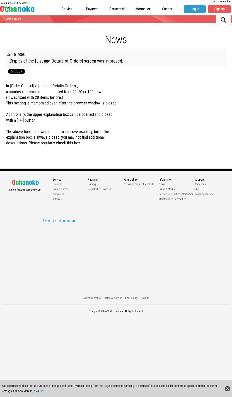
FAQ (196, 189)
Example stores (61, 189)
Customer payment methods (138, 184)
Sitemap (144, 298)
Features (57, 184)
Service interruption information (176, 194)
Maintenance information (172, 199)
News (162, 184)
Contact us (200, 184)
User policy (131, 298)
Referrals (58, 199)
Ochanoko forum (203, 194)
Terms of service (113, 298)
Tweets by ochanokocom (59, 221)
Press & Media (167, 189)
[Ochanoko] (17, 10)
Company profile (92, 298)
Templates (58, 194)
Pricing (92, 184)
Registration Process (99, 189)
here (42, 391)
